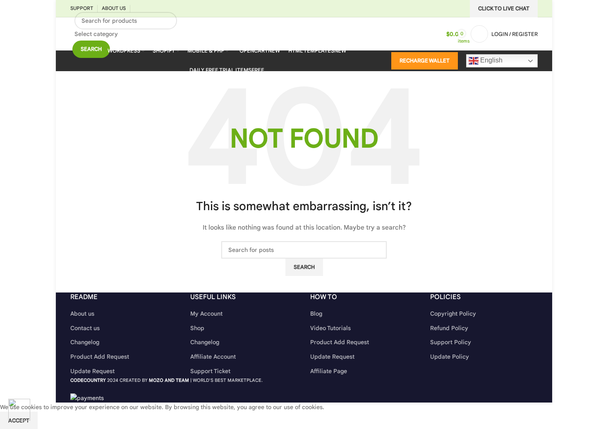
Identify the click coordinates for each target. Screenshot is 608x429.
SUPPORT (81, 8)
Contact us (85, 328)
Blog (316, 313)
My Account (206, 313)
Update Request (92, 371)
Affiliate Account (213, 356)
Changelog (84, 342)
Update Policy (449, 356)
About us (82, 313)
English (491, 60)
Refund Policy (449, 328)
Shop (197, 328)
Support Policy (450, 342)
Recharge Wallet (425, 60)
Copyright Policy (453, 313)
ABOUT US (114, 8)
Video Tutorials (330, 328)
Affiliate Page (328, 371)
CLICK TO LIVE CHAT (503, 8)
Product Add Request (99, 356)
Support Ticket (210, 371)
